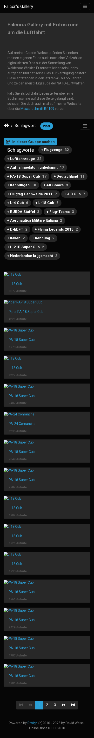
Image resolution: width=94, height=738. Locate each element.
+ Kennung (43, 238)
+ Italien (16, 238)
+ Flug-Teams (60, 212)
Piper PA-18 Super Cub (26, 312)
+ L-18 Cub (47, 203)
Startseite (6, 125)
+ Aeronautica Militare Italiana (34, 220)
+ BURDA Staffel (23, 212)
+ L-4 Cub (17, 203)
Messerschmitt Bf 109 (37, 109)
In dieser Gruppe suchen (33, 142)
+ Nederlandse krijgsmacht (32, 256)
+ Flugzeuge (55, 150)
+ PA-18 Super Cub (27, 176)
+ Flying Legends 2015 (56, 229)
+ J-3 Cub (74, 194)
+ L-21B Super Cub (25, 247)
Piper (46, 126)
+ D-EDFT (17, 229)
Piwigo (32, 723)
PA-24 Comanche (22, 424)
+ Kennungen (21, 185)
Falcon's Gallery (18, 6)
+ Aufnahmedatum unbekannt (35, 167)
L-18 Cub (15, 284)
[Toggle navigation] (85, 6)
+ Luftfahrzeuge (24, 159)
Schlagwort (25, 125)
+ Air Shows (55, 185)
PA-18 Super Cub (22, 340)
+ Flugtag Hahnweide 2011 (32, 194)
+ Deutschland (69, 176)
